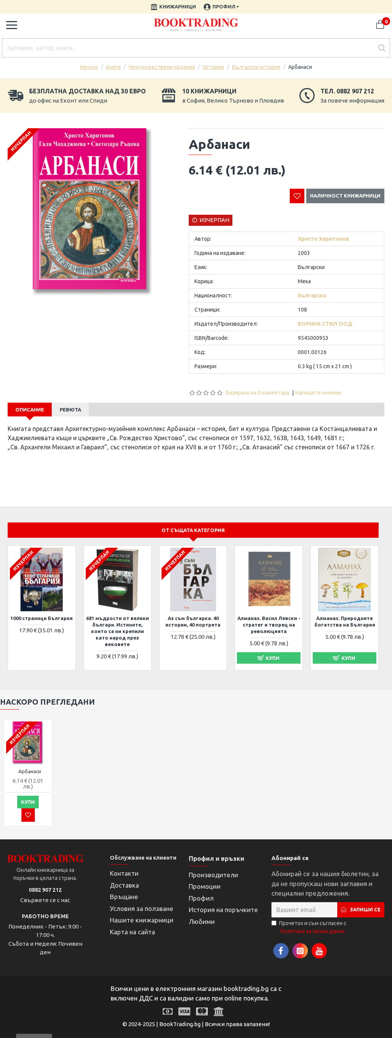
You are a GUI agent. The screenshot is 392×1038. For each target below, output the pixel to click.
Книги (113, 67)
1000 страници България (41, 618)
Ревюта (70, 409)
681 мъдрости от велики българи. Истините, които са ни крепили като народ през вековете (117, 631)
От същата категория (193, 530)
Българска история (256, 67)
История (213, 67)
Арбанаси (29, 771)
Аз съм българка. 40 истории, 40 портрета (192, 621)
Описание (29, 409)
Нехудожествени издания (162, 67)
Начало (89, 67)
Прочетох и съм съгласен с (312, 927)
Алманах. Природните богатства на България (344, 621)
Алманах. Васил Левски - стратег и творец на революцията (269, 624)
